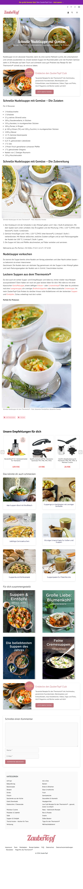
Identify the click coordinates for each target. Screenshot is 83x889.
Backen (44, 784)
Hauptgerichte (48, 45)
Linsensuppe (69, 288)
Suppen (74, 291)
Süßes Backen (46, 818)
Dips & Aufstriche (48, 790)
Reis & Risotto (47, 813)
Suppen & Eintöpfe (62, 45)
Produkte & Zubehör (13, 813)
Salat (8, 815)
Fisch (44, 793)
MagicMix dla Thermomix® (24, 850)
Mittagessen (10, 417)
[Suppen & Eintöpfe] (19, 611)
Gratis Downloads (12, 801)
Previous (2, 453)
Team (15, 847)
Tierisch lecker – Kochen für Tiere (17, 821)
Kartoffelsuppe (18, 285)
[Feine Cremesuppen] (59, 658)
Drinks (9, 793)
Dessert (9, 790)
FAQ (42, 847)
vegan (22, 417)
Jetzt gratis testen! (45, 92)
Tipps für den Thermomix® (51, 821)
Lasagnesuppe (16, 288)
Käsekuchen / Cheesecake (15, 804)
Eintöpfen (10, 294)
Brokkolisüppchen (40, 288)
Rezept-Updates (34, 847)
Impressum (8, 847)
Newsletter (9, 850)
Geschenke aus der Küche (15, 798)
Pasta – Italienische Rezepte (51, 810)
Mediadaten (23, 847)
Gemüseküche (36, 45)
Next (80, 453)
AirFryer (9, 781)
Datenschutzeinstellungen (64, 847)
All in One (45, 781)
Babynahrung (11, 784)
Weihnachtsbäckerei (48, 824)
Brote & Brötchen (48, 787)
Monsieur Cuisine (12, 810)
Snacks (44, 815)
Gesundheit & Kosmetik (49, 798)
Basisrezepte (11, 787)
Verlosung (10, 824)
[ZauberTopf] (12, 13)
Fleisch (9, 795)
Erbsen (40, 285)
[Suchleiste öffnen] (72, 13)
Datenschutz (50, 847)
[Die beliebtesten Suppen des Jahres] (19, 658)
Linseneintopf (53, 285)
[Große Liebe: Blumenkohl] (59, 611)
